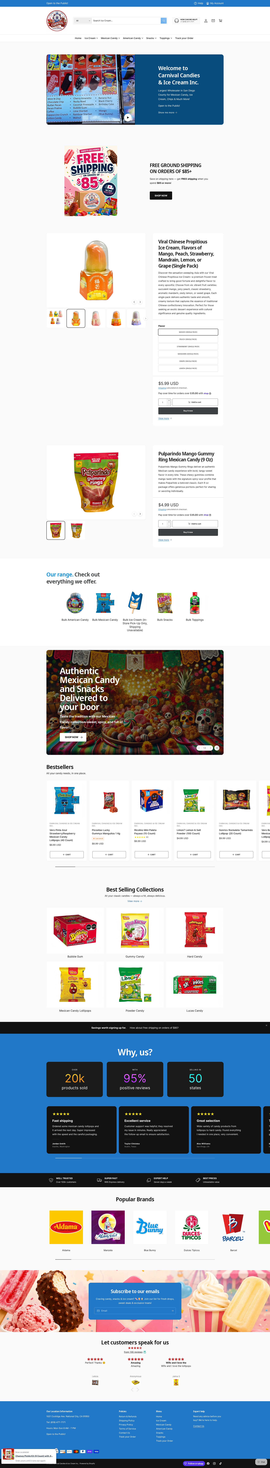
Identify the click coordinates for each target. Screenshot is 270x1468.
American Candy (132, 38)
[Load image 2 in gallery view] (76, 318)
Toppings (165, 38)
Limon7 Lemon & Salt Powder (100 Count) (189, 832)
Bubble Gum (75, 956)
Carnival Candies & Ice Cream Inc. (65, 1463)
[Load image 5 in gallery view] (136, 318)
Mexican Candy (109, 38)
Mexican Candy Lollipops (75, 1010)
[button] (220, 20)
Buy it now (188, 411)
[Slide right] (140, 302)
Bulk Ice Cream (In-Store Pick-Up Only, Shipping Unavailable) (135, 625)
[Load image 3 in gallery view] (96, 318)
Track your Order (127, 1436)
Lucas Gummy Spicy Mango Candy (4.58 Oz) (34, 1456)
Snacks (150, 38)
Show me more (166, 112)
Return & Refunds (128, 1416)
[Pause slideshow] (216, 748)
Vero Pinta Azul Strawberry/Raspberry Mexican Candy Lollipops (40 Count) (62, 835)
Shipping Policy (126, 1420)
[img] (135, 1348)
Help (200, 3)
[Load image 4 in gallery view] (116, 318)
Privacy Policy (126, 1424)
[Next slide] (210, 748)
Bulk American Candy (75, 619)
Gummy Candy (135, 956)
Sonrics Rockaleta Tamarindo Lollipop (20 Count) (236, 832)
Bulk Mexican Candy (105, 619)
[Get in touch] (213, 20)
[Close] (266, 1025)
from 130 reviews (133, 1352)
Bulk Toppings (195, 619)
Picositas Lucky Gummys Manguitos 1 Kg (106, 832)
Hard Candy (194, 956)
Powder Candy (135, 1010)
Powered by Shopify (87, 1463)
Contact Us (124, 1432)
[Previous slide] (199, 748)
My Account (217, 3)
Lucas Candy (194, 1010)
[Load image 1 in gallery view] (55, 318)
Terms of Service (127, 1428)
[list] (135, 1079)
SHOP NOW (161, 195)
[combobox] (130, 20)
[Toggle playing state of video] (128, 117)
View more (163, 418)
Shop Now (70, 721)
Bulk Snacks (164, 619)
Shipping (162, 388)
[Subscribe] (172, 1310)
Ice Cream (90, 38)
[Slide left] (134, 302)
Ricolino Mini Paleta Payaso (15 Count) (145, 832)
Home (159, 1416)
